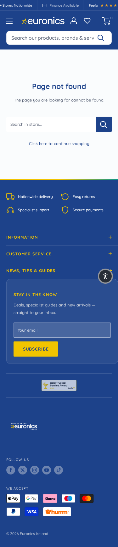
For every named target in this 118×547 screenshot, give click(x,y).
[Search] (103, 37)
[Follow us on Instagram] (34, 470)
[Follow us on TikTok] (58, 470)
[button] (105, 276)
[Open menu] (9, 21)
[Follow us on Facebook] (10, 470)
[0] (106, 21)
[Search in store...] (104, 124)
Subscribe (35, 349)
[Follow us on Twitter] (22, 470)
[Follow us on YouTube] (46, 470)
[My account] (73, 20)
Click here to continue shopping (59, 143)
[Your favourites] (87, 20)
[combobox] (59, 37)
